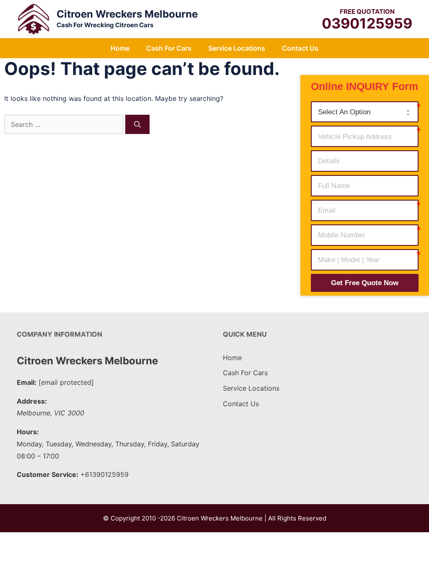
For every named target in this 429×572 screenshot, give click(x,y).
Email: (26, 382)
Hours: (28, 432)
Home (120, 48)
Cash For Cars (168, 48)
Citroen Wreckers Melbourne (127, 14)
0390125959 (367, 23)
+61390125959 (104, 474)
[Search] (137, 124)
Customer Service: (47, 474)
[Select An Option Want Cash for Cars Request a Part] (365, 112)
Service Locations (236, 48)
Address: (32, 401)
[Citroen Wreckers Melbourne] (33, 18)
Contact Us (300, 48)
